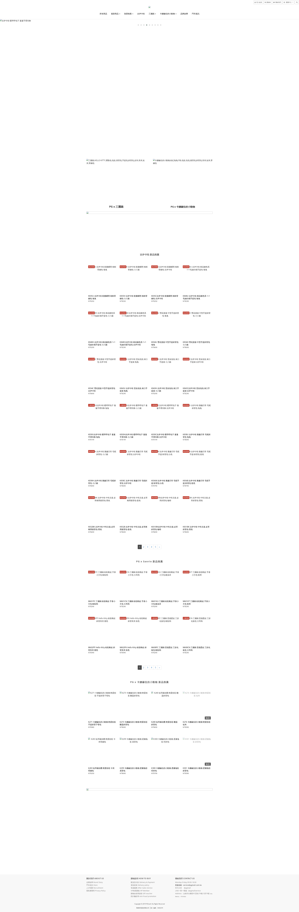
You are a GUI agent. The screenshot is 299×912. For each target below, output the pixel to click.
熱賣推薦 (128, 13)
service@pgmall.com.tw (192, 885)
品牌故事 (184, 13)
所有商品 (103, 13)
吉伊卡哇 (141, 13)
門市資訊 (195, 13)
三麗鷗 (152, 13)
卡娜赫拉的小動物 (167, 13)
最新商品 (115, 13)
